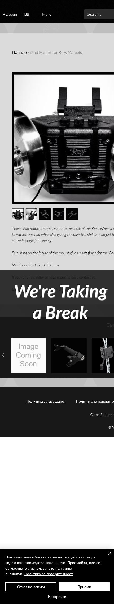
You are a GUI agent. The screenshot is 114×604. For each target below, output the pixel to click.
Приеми (84, 586)
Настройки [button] (57, 596)
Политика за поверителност (48, 573)
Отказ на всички (31, 586)
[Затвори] (106, 556)
